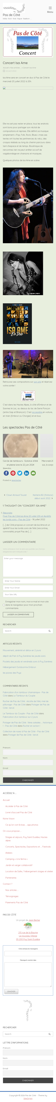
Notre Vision (9, 818)
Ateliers (8, 853)
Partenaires (10, 877)
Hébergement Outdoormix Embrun (19, 667)
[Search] (49, 631)
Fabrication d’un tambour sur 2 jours (20, 717)
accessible (37, 412)
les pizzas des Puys (12, 673)
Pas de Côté (11, 15)
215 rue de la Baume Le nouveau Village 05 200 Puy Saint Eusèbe (28, 935)
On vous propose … (12, 831)
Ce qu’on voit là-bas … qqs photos (21, 825)
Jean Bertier (34, 920)
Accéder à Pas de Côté (16, 806)
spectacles (16, 480)
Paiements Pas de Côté (16, 902)
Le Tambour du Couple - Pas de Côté (20, 713)
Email (5, 768)
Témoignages (11, 896)
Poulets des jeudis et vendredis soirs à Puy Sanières (27, 661)
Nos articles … (15, 68)
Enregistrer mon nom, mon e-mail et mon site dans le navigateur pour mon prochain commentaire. (27, 605)
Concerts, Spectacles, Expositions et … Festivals (28, 846)
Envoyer (11, 991)
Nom (5, 758)
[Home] (14, 7)
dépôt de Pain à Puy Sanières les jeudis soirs (24, 656)
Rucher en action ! (31, 726)
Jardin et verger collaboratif (18, 865)
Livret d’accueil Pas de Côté (18, 812)
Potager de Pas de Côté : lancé (23, 735)
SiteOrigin (28, 1098)
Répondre (7, 513)
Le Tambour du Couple (24, 695)
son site (37, 382)
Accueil (6, 68)
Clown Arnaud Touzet (16, 495)
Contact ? (7, 884)
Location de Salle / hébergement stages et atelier (29, 871)
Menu (50, 11)
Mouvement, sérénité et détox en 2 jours (22, 650)
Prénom (6, 747)
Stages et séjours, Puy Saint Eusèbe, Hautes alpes (26, 839)
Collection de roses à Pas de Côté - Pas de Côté (26, 731)
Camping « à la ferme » (16, 859)
